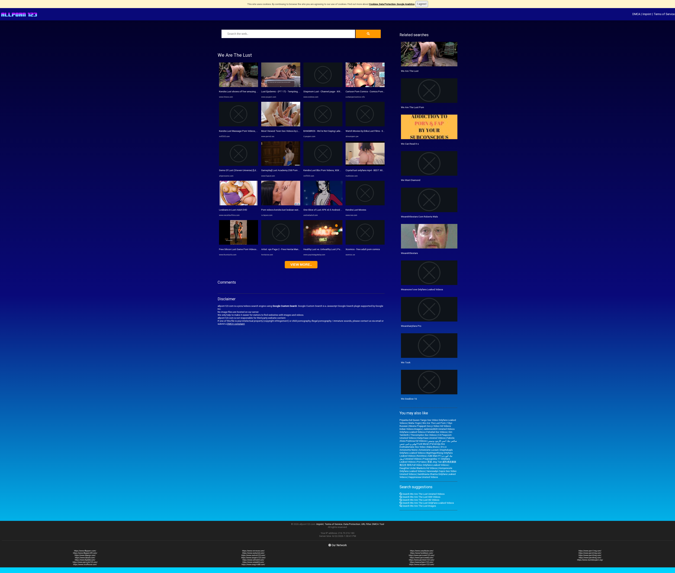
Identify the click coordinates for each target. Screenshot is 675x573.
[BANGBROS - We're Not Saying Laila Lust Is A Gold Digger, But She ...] (322, 125)
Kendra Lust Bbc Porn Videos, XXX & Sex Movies (328, 170)
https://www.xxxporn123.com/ (253, 558)
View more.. (301, 264)
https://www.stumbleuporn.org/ (590, 560)
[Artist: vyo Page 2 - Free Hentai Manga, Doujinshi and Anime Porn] (280, 243)
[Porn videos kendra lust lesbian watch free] (280, 204)
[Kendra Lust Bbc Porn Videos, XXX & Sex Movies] (322, 165)
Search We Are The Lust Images (419, 505)
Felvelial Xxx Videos (436, 431)
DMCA (636, 14)
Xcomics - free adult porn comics (363, 249)
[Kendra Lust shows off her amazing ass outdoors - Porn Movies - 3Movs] (238, 86)
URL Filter (366, 524)
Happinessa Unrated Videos (423, 477)
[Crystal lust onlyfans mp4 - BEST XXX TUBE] (365, 165)
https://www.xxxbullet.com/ (253, 553)
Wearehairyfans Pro (411, 325)
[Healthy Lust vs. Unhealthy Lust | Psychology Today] (322, 243)
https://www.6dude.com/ (85, 558)
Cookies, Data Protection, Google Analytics (391, 4)
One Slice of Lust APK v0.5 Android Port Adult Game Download (336, 209)
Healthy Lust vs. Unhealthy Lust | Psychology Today (329, 249)
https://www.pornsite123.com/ (85, 562)
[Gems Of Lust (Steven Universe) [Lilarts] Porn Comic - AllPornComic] (238, 165)
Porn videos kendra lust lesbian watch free (283, 209)
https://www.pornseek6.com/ (421, 558)
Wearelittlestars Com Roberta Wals (419, 216)
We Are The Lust (410, 70)
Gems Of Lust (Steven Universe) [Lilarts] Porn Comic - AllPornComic (254, 170)
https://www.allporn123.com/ (421, 562)
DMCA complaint (236, 323)
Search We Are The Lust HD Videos (420, 499)
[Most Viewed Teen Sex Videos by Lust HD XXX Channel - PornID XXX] (280, 125)
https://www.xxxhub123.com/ (253, 555)
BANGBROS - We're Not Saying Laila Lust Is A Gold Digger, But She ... (338, 131)
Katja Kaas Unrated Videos (431, 437)
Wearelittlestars (409, 253)
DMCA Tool (378, 524)
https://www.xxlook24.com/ (253, 562)
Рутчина (421, 461)
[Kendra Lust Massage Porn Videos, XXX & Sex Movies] (238, 125)
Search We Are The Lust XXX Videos (421, 496)
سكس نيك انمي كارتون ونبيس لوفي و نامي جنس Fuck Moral (428, 442)
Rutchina (421, 455)
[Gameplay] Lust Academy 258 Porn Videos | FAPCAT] (280, 165)
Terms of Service (664, 14)
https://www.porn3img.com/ (589, 555)
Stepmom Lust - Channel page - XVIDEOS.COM (327, 91)
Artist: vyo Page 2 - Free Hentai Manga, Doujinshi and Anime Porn (295, 249)
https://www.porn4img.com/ (590, 558)
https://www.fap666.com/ (85, 560)
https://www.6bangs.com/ (85, 555)
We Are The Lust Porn (412, 107)
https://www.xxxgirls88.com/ (253, 564)
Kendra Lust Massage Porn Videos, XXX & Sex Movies (247, 131)
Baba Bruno (433, 446)
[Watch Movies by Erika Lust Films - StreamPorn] (365, 125)
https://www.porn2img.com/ (589, 553)
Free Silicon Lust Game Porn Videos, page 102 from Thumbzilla (252, 249)
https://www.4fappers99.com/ (85, 553)
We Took (405, 362)
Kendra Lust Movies (356, 209)
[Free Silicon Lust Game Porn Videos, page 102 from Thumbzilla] (238, 243)
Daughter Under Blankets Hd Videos (418, 468)
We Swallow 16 (409, 398)
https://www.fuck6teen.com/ (421, 553)
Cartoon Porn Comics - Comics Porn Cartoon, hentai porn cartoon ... (381, 91)
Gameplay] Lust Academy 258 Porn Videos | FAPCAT (288, 170)
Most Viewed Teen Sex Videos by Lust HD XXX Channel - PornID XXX (297, 131)
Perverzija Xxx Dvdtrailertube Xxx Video (422, 445)
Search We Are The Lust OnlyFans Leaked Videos (428, 502)
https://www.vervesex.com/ (253, 551)
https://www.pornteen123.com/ (421, 560)
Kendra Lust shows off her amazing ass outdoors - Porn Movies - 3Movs (256, 91)
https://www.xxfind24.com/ (253, 560)
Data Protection (351, 524)
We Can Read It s (410, 143)
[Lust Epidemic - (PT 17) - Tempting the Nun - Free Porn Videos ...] (280, 86)
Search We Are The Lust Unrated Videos (423, 493)
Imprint (646, 14)
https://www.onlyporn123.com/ (421, 564)
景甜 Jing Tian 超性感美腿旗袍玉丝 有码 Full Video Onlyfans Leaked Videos (428, 463)
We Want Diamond (410, 180)
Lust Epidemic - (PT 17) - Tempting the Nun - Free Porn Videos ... (294, 91)
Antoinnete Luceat (428, 449)
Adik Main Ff (434, 455)
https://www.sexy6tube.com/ (421, 551)
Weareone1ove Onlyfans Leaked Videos (422, 289)
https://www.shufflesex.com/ (85, 564)
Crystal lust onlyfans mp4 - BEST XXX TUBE (368, 170)
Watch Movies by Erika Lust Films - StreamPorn (370, 131)
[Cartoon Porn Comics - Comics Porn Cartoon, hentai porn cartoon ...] (365, 86)
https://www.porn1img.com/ (589, 551)
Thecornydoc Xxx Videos (423, 434)
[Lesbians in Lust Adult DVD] (238, 204)
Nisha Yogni (415, 423)
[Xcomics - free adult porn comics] (365, 243)
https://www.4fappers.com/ (85, 551)
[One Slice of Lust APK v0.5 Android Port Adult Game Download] (322, 204)
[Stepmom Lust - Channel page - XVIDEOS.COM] (322, 86)
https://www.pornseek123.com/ (422, 555)
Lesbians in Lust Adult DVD (233, 209)
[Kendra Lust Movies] (365, 204)
